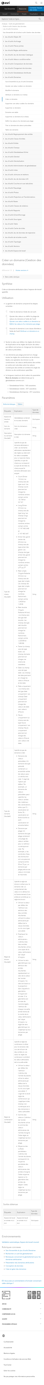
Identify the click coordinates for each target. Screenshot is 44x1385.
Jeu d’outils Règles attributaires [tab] (16, 50)
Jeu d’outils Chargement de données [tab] (18, 68)
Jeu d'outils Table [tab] (11, 224)
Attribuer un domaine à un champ (16, 95)
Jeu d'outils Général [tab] (12, 157)
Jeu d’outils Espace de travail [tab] (15, 251)
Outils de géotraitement (16, 24)
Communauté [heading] (6, 1309)
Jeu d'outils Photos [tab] (12, 192)
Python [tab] (20, 404)
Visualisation (34, 14)
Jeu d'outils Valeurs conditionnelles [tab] (17, 59)
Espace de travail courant (29, 1242)
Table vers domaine (11, 130)
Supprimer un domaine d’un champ (17, 117)
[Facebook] (29, 1293)
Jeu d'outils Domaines (10, 29)
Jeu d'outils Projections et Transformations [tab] (20, 197)
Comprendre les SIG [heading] (8, 1314)
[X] (34, 1293)
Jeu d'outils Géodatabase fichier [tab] (16, 152)
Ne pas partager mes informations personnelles (19, 1376)
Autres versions (21, 270)
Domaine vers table (11, 112)
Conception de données (14, 1266)
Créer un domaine (11, 99)
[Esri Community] (29, 1297)
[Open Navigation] (41, 3)
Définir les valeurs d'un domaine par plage (25, 324)
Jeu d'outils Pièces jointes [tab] (14, 46)
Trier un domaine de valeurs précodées (18, 125)
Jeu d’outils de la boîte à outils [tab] (16, 237)
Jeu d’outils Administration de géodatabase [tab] (20, 166)
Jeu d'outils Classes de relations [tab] (16, 206)
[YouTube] (39, 1297)
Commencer (15, 14)
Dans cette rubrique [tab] (12, 277)
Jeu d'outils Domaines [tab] (13, 77)
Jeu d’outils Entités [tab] (11, 143)
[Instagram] (34, 1297)
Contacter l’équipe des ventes (36, 9)
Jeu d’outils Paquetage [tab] (13, 188)
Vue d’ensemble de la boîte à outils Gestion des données (21, 32)
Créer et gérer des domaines (16, 1269)
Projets (24, 14)
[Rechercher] (36, 3)
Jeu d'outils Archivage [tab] (13, 41)
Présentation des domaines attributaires (20, 1263)
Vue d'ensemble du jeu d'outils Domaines (19, 82)
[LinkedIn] (39, 1293)
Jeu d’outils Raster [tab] (11, 201)
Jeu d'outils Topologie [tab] (13, 242)
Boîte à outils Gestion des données (14, 26)
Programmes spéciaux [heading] (9, 1324)
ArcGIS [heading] (4, 1304)
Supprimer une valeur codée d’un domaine (19, 103)
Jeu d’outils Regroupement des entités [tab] (19, 134)
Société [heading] (4, 1319)
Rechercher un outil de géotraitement (19, 1254)
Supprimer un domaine (13, 108)
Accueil (4, 14)
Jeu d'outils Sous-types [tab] (13, 219)
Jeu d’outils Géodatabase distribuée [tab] (18, 73)
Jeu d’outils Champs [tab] (12, 148)
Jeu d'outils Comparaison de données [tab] (18, 64)
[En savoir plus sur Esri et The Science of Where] (6, 1295)
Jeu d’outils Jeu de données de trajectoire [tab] (20, 233)
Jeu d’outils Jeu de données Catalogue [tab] (19, 55)
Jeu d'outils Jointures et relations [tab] (17, 175)
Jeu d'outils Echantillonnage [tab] (15, 215)
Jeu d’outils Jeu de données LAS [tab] (16, 179)
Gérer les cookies (9, 1371)
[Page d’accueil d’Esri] (5, 3)
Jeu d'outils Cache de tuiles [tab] (15, 228)
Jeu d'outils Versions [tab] (12, 246)
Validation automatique (10, 1242)
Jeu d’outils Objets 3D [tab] (13, 37)
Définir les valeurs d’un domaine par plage (19, 121)
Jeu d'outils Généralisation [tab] (14, 161)
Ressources (22, 9)
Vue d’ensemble (10, 9)
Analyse (4, 24)
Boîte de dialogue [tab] (9, 404)
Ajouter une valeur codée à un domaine (18, 86)
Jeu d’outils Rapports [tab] (12, 210)
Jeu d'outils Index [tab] (11, 170)
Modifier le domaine (12, 90)
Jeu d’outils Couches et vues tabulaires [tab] (19, 184)
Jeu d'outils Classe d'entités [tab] (15, 139)
